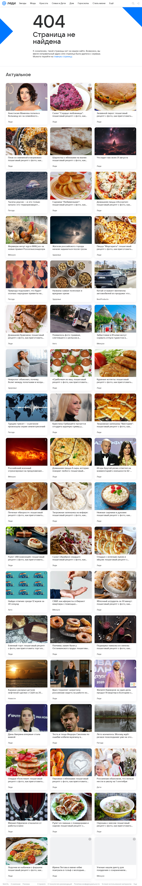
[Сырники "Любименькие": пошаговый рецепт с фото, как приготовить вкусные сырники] (71, 192)
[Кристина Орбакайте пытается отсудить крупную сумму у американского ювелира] (71, 414)
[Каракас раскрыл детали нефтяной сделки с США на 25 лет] (26, 680)
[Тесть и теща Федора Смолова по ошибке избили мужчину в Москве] (71, 725)
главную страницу (63, 56)
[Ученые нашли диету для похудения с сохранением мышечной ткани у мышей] (115, 858)
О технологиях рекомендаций (60, 884)
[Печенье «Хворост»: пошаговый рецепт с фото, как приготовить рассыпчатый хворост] (26, 503)
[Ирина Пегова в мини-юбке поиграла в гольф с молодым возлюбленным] (71, 858)
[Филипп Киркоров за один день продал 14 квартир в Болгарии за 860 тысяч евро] (115, 680)
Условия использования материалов (116, 884)
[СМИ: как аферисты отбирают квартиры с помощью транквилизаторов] (71, 592)
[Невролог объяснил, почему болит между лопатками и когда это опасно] (26, 370)
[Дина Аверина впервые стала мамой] (26, 725)
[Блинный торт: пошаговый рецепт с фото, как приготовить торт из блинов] (26, 636)
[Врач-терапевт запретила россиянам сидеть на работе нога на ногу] (71, 680)
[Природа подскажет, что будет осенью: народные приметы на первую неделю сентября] (26, 281)
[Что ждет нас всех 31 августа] (115, 148)
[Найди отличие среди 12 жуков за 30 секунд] (26, 592)
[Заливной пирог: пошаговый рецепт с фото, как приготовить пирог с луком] (115, 104)
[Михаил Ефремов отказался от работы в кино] (26, 813)
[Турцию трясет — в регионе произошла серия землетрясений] (26, 414)
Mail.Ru (6, 884)
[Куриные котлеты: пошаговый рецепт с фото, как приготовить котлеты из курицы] (115, 370)
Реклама (26, 884)
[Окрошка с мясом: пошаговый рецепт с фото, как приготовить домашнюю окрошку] (115, 813)
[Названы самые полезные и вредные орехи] (71, 281)
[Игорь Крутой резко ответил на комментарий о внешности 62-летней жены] (115, 459)
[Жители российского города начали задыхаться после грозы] (71, 237)
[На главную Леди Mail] (11, 3)
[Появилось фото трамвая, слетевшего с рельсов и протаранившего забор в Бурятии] (71, 325)
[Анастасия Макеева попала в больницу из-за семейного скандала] (26, 104)
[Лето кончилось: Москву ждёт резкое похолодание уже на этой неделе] (115, 725)
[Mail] (4, 3)
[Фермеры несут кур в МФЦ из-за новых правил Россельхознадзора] (26, 237)
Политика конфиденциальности (87, 884)
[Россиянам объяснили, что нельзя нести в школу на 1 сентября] (115, 769)
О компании (15, 884)
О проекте (41, 884)
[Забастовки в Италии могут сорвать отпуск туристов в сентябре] (115, 325)
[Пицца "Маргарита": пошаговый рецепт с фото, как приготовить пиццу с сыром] (115, 237)
